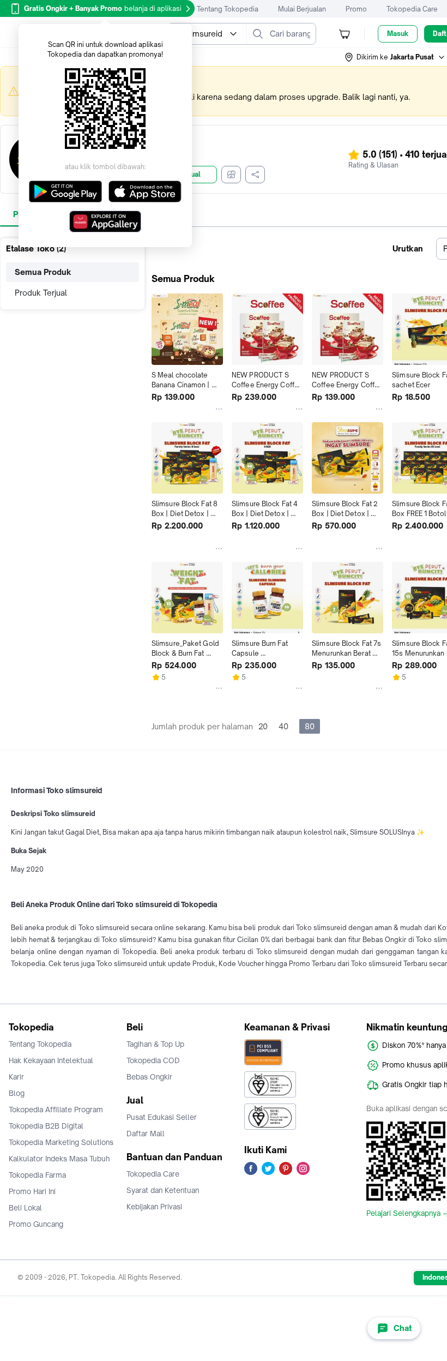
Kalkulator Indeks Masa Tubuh (59, 1158)
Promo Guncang (36, 1224)
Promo (356, 9)
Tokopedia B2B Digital (46, 1126)
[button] (395, 57)
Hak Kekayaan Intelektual (51, 1060)
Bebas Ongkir (149, 1076)
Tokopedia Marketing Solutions (61, 1142)
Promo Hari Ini (32, 1191)
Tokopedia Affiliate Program (56, 1109)
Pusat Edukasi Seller (161, 1117)
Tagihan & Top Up (155, 1044)
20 (263, 726)
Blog (17, 1093)
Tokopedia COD (153, 1060)
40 (283, 726)
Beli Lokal (25, 1207)
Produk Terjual (41, 292)
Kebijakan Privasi (154, 1206)
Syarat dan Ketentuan (162, 1190)
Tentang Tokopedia (227, 9)
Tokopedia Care (412, 9)
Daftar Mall (145, 1133)
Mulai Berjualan (302, 9)
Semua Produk (43, 272)
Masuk (397, 33)
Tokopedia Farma (37, 1175)
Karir (16, 1076)
